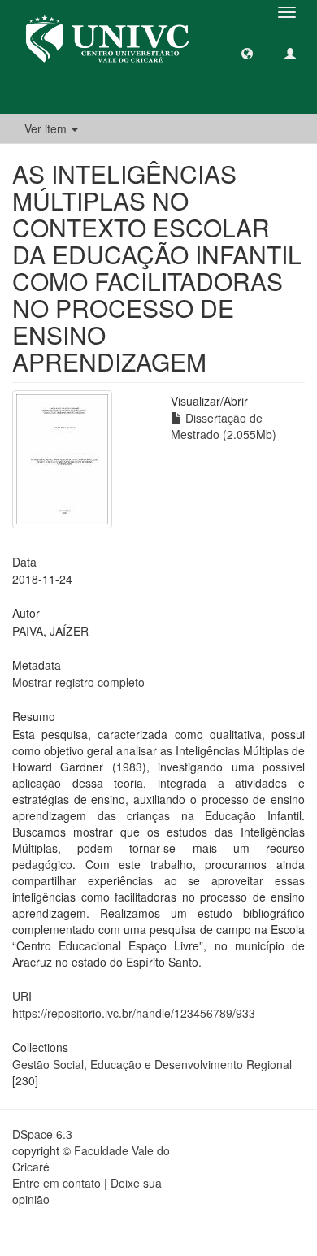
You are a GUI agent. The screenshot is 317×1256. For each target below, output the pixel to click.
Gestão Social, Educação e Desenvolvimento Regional (152, 1064)
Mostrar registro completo (78, 682)
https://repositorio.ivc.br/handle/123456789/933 (133, 1013)
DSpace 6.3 (42, 1134)
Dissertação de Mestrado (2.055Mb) (223, 426)
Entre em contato (56, 1183)
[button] (247, 53)
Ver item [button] (47, 128)
